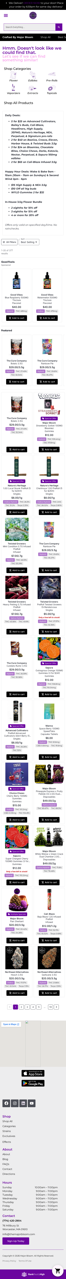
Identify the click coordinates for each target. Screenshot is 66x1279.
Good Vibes (16, 294)
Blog (5, 1159)
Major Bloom (49, 422)
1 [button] (15, 1007)
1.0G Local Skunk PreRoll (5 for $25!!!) (17, 489)
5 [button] (39, 1007)
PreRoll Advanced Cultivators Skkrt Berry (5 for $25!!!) (17, 736)
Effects (6, 1141)
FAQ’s (5, 1164)
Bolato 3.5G (17, 363)
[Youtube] (31, 1103)
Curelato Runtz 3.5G (17, 665)
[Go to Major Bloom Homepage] (33, 15)
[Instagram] (15, 1103)
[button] (6, 15)
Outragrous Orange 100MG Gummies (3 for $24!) (49, 671)
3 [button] (27, 1007)
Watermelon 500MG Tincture (47, 298)
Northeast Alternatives (17, 972)
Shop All (7, 1121)
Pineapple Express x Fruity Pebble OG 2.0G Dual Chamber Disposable (49, 794)
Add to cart (18, 318)
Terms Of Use (25, 1261)
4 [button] (33, 1007)
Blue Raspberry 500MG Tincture (16, 298)
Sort (23, 239)
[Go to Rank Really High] (33, 1274)
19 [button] (50, 1007)
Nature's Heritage (17, 485)
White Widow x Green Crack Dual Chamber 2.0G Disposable (49, 856)
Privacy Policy (9, 1261)
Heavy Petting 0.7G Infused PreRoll (17, 605)
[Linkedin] (23, 1103)
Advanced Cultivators (17, 730)
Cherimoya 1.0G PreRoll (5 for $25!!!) (49, 489)
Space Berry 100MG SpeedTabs (49, 729)
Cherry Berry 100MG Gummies (17, 797)
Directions (8, 1174)
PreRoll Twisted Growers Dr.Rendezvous (49, 605)
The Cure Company (17, 360)
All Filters (11, 242)
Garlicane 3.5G (49, 974)
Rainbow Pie (47, 363)
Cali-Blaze (49, 914)
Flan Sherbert (17, 921)
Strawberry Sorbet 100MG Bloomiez (49, 426)
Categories (9, 1126)
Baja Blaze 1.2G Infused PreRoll (49, 918)
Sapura (49, 667)
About (6, 1154)
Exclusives (8, 1136)
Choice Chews (16, 793)
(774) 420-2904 (11, 1220)
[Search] (58, 27)
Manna (49, 725)
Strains (6, 1131)
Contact (7, 1169)
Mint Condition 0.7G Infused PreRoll (17, 547)
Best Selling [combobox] (27, 242)
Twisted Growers (17, 543)
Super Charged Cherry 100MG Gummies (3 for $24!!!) (16, 861)
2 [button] (21, 1007)
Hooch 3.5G (17, 974)
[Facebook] (6, 1103)
